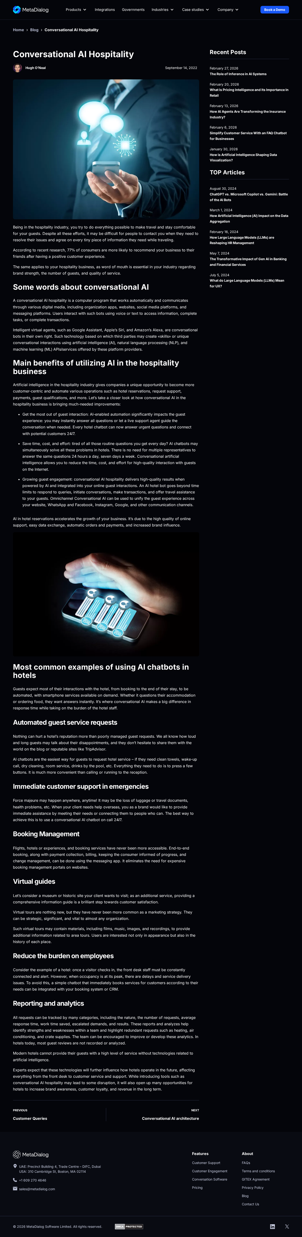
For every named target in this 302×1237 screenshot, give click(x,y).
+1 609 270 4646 (32, 1180)
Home (18, 29)
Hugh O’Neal (35, 68)
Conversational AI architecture (170, 1118)
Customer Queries (30, 1118)
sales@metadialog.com (37, 1189)
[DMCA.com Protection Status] (129, 1226)
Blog (34, 29)
